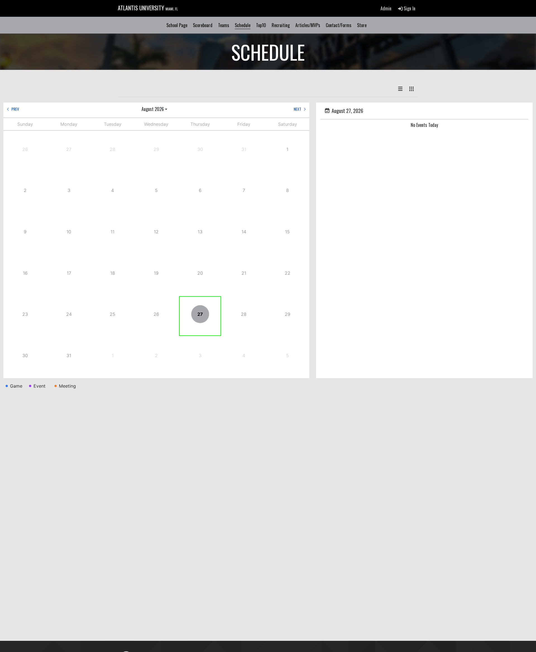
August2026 (153, 109)
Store (362, 25)
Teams (223, 25)
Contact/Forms (338, 25)
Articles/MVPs (307, 25)
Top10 (261, 25)
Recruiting (281, 25)
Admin (386, 8)
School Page (176, 25)
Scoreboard (202, 25)
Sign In (409, 8)
